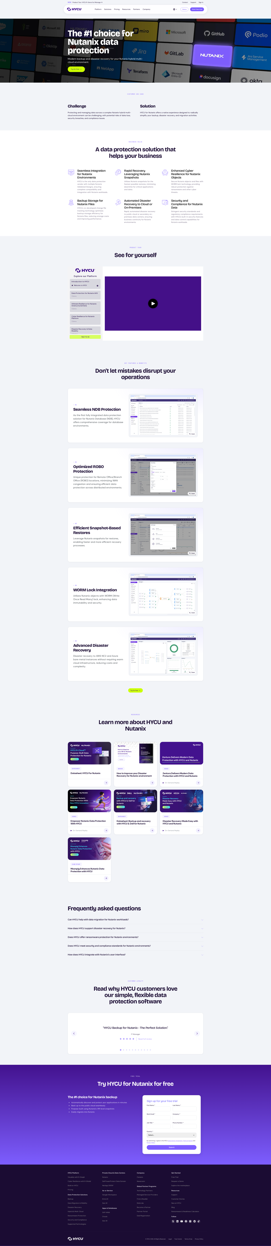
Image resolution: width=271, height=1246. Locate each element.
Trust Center (178, 1239)
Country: (150, 1131)
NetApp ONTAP (107, 1185)
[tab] (120, 1050)
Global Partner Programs (146, 1186)
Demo (184, 9)
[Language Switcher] (175, 9)
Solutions (107, 9)
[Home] (74, 9)
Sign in (201, 2)
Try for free (75, 69)
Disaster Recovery (75, 1207)
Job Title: (150, 1123)
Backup (70, 1199)
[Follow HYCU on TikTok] (198, 1221)
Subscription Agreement (175, 1141)
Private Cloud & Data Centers (113, 1173)
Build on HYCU (73, 1185)
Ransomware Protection (77, 1216)
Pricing (117, 9)
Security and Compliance (77, 1220)
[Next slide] (197, 1033)
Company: (176, 1114)
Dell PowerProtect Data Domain (114, 1181)
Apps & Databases (109, 1208)
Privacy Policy (151, 1142)
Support (193, 2)
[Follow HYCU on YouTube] (181, 1221)
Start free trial (197, 9)
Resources (126, 9)
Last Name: (177, 1105)
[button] (135, 919)
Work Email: (151, 1114)
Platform (98, 9)
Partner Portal (142, 1211)
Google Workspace (109, 1195)
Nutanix (105, 1177)
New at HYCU (176, 1203)
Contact (185, 2)
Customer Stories (178, 1199)
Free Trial (174, 1177)
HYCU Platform (73, 1173)
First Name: (151, 1105)
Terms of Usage (187, 1141)
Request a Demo (177, 1181)
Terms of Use (188, 1239)
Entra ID (105, 1199)
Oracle (104, 1216)
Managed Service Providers (147, 1195)
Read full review (145, 1039)
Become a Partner (144, 1207)
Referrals (140, 1203)
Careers (140, 1177)
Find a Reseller (142, 1199)
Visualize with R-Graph (76, 1177)
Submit (171, 1147)
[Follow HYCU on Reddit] (194, 1221)
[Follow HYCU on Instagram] (190, 1221)
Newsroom (141, 1181)
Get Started (175, 1173)
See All (104, 1203)
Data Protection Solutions (78, 1195)
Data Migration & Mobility (77, 1203)
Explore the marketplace (180, 1185)
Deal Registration (143, 1216)
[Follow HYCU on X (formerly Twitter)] (173, 1221)
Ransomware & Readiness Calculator (185, 1211)
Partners (136, 9)
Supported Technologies (77, 1224)
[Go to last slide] (74, 1033)
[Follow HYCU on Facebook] (186, 1221)
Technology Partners (145, 1191)
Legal (170, 1239)
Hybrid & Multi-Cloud (75, 1211)
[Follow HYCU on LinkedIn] (177, 1221)
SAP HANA (106, 1212)
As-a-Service (107, 1191)
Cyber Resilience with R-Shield (79, 1181)
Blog (173, 1207)
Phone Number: (178, 1123)
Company (146, 9)
